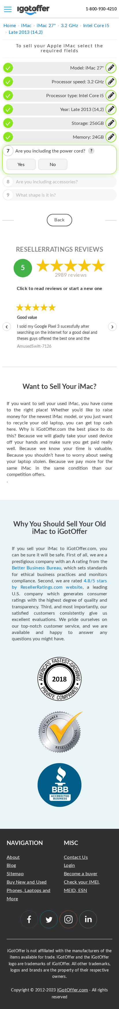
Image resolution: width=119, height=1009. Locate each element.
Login (69, 865)
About (13, 857)
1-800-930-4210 (101, 9)
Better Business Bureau (36, 568)
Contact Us (76, 857)
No (53, 164)
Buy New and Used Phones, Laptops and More (29, 890)
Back (59, 220)
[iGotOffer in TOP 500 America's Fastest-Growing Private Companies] (59, 679)
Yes (21, 164)
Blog (11, 865)
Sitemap (15, 873)
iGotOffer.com (72, 990)
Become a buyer (80, 873)
